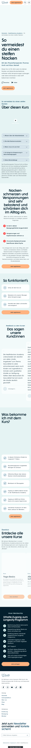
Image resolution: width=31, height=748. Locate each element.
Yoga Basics (9, 576)
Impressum (13, 742)
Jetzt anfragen (15, 664)
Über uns (4, 700)
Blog (3, 704)
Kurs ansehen (14, 596)
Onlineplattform (6, 697)
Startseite (4, 33)
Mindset (4, 716)
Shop (3, 702)
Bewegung (5, 714)
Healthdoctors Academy (15, 33)
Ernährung (5, 711)
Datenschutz (6, 742)
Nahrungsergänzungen (15, 657)
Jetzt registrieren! (16, 2)
